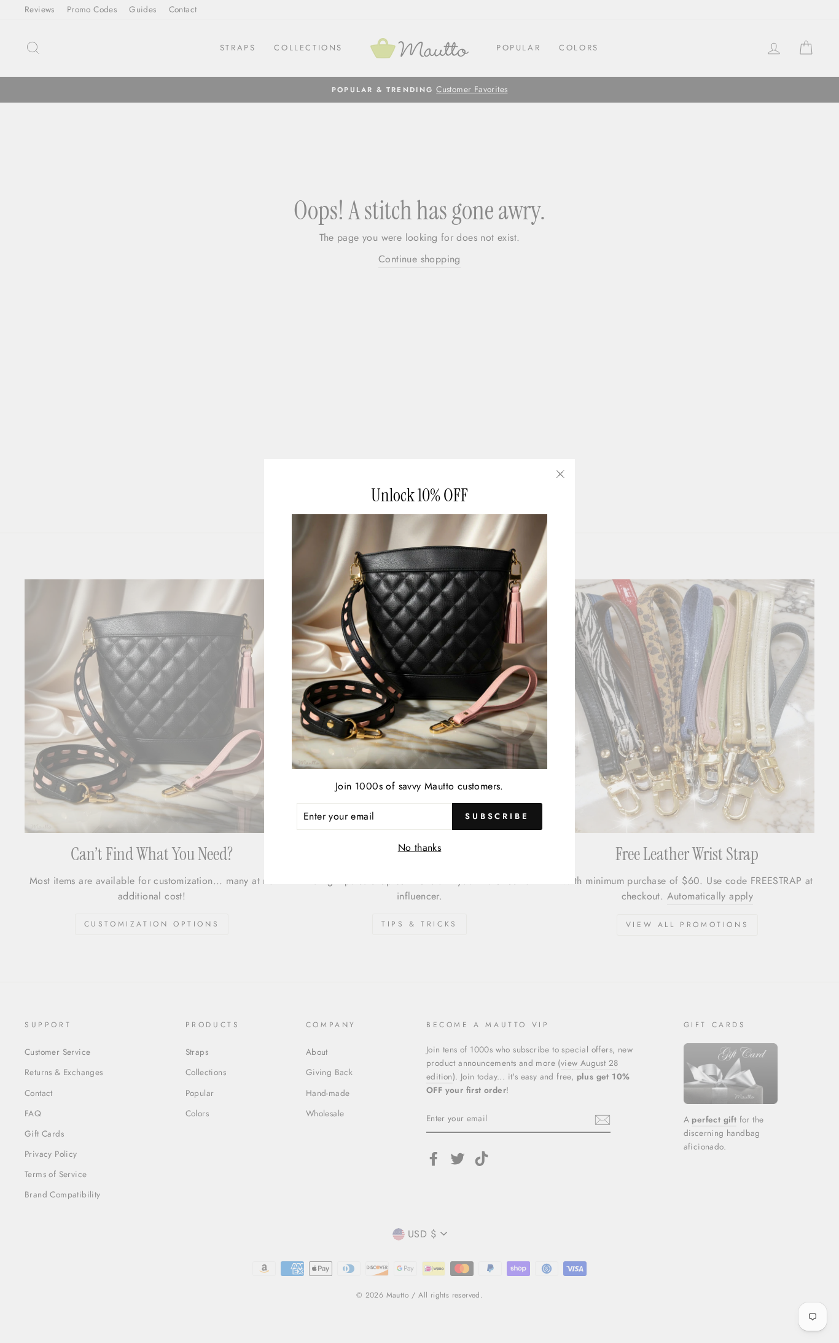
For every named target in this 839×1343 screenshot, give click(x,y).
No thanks (420, 847)
